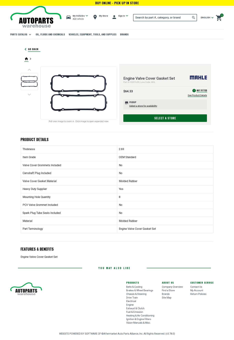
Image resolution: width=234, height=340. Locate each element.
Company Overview (172, 286)
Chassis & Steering (136, 294)
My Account (196, 290)
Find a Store (168, 290)
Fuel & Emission (134, 312)
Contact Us (196, 286)
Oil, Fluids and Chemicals (50, 34)
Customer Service (202, 282)
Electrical (131, 301)
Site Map (166, 297)
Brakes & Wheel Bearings (139, 290)
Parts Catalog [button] (21, 34)
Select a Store (165, 118)
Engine (130, 304)
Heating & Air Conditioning (140, 315)
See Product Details (197, 95)
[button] (77, 17)
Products (132, 282)
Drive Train (132, 297)
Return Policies (198, 294)
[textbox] (161, 17)
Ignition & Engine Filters (138, 319)
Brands (124, 34)
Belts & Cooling (134, 286)
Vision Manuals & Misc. (138, 322)
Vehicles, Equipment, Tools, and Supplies (92, 34)
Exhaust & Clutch (135, 308)
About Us (168, 282)
